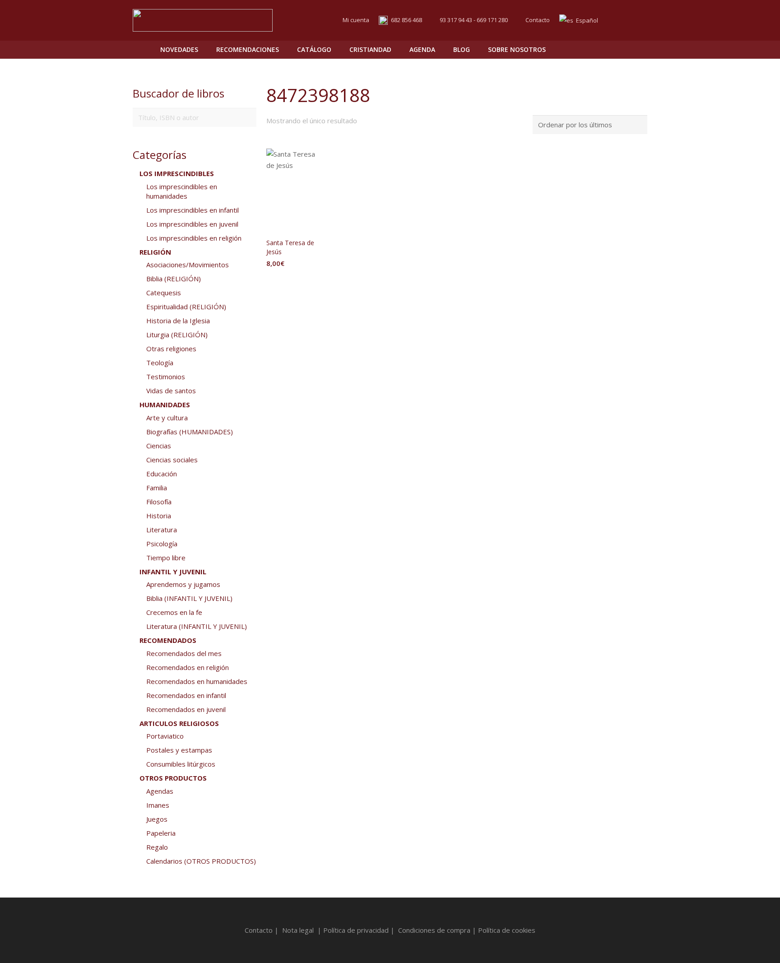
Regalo (157, 846)
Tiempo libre (166, 557)
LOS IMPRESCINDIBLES (176, 173)
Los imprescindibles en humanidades (181, 191)
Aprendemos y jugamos (183, 584)
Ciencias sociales (172, 459)
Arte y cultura (167, 417)
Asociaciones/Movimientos (187, 264)
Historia (158, 515)
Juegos (156, 818)
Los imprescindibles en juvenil (192, 223)
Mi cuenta (356, 20)
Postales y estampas (179, 749)
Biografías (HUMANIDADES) (189, 431)
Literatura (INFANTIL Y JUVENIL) (196, 626)
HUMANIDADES (164, 404)
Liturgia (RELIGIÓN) (177, 334)
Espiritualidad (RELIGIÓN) (186, 306)
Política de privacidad (356, 930)
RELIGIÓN (155, 251)
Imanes (157, 804)
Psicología (161, 543)
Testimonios (165, 376)
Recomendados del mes (184, 653)
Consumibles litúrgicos (180, 763)
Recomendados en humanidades (196, 681)
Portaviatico (165, 735)
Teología (159, 362)
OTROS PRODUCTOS (173, 777)
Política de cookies (506, 930)
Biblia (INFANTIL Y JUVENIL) (189, 598)
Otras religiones (171, 348)
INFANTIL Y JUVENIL (172, 571)
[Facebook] (623, 20)
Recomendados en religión (187, 667)
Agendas (159, 791)
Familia (156, 487)
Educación (161, 473)
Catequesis (163, 292)
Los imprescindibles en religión (193, 237)
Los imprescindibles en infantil (192, 209)
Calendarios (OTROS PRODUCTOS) (201, 860)
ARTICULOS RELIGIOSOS (179, 723)
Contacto (537, 20)
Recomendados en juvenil (186, 709)
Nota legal (298, 930)
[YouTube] (639, 20)
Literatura (161, 529)
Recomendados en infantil (186, 695)
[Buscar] (620, 49)
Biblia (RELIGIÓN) (173, 278)
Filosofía (159, 501)
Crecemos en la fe (174, 612)
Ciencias (158, 445)
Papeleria (161, 832)
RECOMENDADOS (167, 640)
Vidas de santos (171, 390)
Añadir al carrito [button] (294, 281)
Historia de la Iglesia (178, 320)
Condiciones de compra (434, 930)
